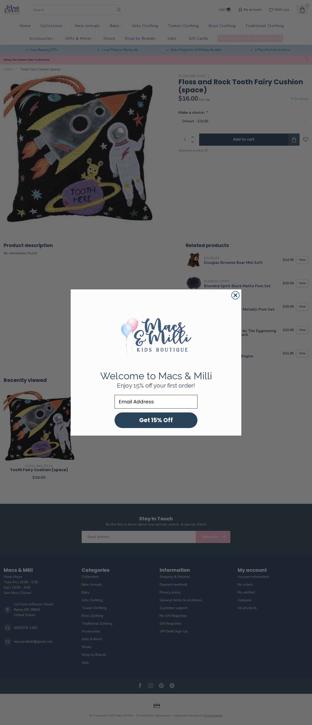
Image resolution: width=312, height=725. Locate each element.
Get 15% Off (156, 420)
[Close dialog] (235, 295)
